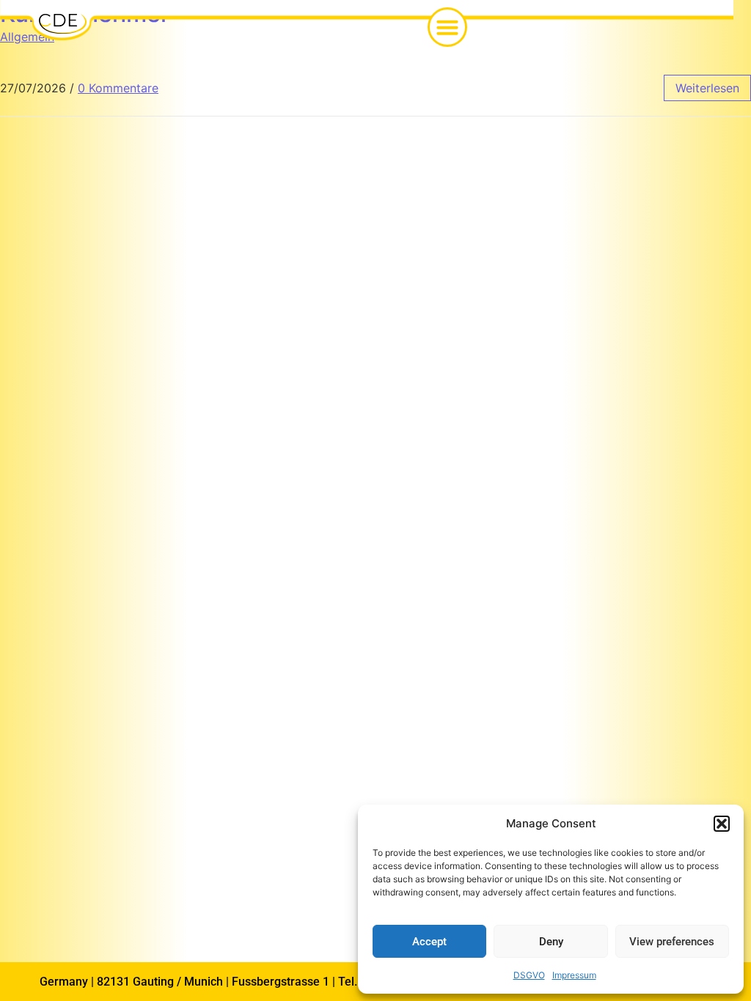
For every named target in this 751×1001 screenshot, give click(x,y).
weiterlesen (707, 88)
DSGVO (529, 974)
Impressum (574, 974)
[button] (721, 823)
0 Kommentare (118, 88)
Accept (429, 941)
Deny (551, 941)
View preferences (671, 941)
